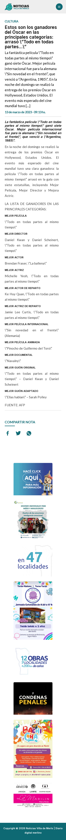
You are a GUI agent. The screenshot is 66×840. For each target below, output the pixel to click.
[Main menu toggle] (59, 6)
